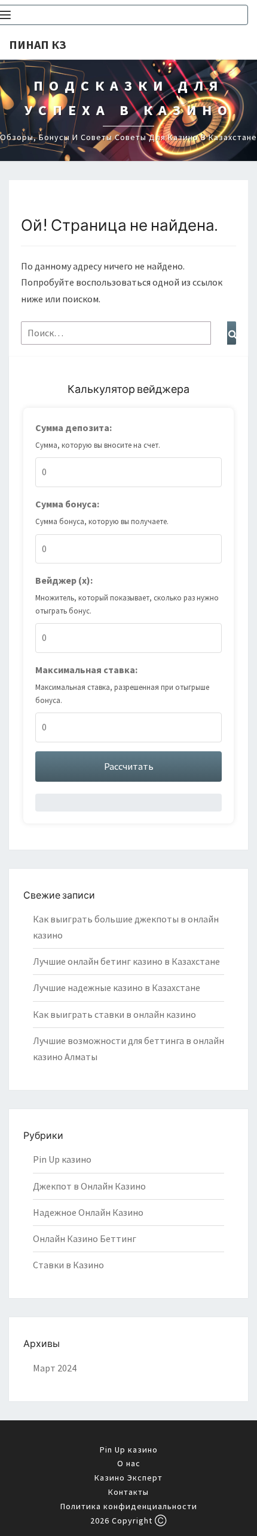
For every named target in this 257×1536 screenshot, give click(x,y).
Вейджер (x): (64, 580)
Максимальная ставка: (86, 670)
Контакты (128, 1492)
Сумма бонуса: (67, 504)
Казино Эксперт (128, 1477)
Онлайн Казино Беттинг (84, 1238)
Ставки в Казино (68, 1265)
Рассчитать (129, 766)
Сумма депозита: (73, 427)
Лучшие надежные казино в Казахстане (116, 987)
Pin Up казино (62, 1159)
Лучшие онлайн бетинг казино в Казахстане (126, 961)
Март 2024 (55, 1368)
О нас (128, 1463)
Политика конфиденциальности (128, 1506)
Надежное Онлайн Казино (88, 1212)
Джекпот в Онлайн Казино (89, 1186)
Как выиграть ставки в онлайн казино (114, 1014)
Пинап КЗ (37, 44)
